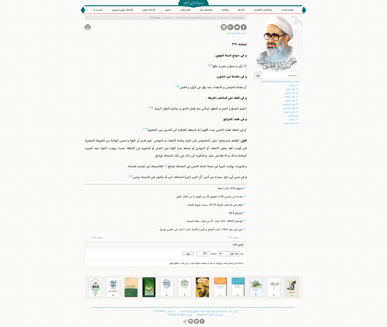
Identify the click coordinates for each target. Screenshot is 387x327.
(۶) (129, 176)
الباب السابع (290, 112)
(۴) (144, 129)
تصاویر (168, 10)
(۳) (150, 107)
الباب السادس (289, 108)
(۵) (165, 165)
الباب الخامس (289, 104)
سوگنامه (225, 10)
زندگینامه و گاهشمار (263, 10)
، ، (208, 311)
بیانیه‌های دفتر (206, 10)
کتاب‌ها (241, 10)
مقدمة (292, 85)
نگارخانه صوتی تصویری (122, 10)
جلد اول (168, 18)
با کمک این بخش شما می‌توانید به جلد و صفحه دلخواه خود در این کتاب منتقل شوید (206, 263)
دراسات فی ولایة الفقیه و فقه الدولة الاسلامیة (280, 81)
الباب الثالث (290, 97)
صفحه (213, 254)
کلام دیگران (185, 10)
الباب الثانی (290, 93)
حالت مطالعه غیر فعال (237, 33)
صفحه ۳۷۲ (98, 237)
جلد (241, 254)
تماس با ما (98, 10)
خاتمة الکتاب (289, 123)
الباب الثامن (293, 116)
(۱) (209, 65)
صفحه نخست (287, 10)
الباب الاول (290, 89)
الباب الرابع (290, 100)
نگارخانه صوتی (149, 10)
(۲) (176, 86)
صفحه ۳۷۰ (234, 237)
